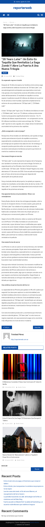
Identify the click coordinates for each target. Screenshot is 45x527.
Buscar (4, 466)
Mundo (5, 73)
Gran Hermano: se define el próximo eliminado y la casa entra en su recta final (39, 327)
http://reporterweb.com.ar (19, 339)
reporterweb (22, 8)
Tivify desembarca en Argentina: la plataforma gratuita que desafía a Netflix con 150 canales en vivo (8, 327)
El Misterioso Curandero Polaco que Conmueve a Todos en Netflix (22, 383)
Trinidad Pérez (19, 76)
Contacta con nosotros (23, 524)
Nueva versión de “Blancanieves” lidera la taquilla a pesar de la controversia (20, 456)
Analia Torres (22, 387)
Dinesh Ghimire (34, 522)
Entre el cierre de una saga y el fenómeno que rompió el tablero (22, 419)
